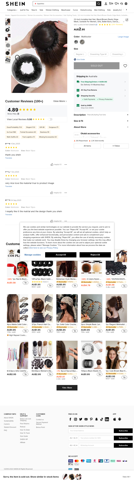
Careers (7, 424)
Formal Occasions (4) (28, 132)
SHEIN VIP (24, 439)
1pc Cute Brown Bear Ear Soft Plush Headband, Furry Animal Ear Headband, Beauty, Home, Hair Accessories (116, 371)
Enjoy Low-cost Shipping (25, 420)
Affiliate (22, 442)
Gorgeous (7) (53, 127)
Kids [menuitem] (109, 10)
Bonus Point (40, 427)
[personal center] (105, 3)
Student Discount (10, 427)
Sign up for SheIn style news (81, 426)
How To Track (25, 433)
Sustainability (8, 421)
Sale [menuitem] (41, 10)
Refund (22, 427)
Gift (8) (42, 127)
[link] (111, 3)
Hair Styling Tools (69, 15)
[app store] (114, 420)
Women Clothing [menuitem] (52, 10)
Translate (8, 158)
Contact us (40, 420)
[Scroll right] (126, 9)
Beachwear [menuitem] (65, 10)
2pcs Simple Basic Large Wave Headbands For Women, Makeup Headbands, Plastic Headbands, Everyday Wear (91, 324)
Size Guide (24, 436)
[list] (89, 419)
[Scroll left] (123, 9)
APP (114, 414)
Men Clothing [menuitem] (99, 10)
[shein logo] (15, 3)
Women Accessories (35, 15)
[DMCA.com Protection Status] (76, 469)
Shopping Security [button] (88, 96)
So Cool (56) (11, 132)
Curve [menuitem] (75, 10)
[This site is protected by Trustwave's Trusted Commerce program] (70, 469)
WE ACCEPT (73, 456)
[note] (17, 335)
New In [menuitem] (34, 10)
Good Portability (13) (14, 127)
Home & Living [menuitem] (86, 10)
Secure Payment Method (42, 423)
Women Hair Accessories (53, 15)
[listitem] (17, 269)
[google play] (119, 420)
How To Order (25, 430)
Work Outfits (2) (12, 137)
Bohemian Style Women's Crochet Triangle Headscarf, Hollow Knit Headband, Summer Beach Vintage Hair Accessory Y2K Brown (67, 279)
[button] (121, 3)
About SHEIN (8, 418)
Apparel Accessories (18, 15)
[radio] (76, 42)
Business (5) (44, 132)
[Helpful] (52, 164)
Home (7, 15)
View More (67, 388)
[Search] (98, 3)
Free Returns (24, 424)
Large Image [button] (123, 37)
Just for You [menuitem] (24, 10)
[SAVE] (125, 65)
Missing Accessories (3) (48, 137)
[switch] (50, 119)
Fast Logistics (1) (29, 137)
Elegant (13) (30, 127)
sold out (97, 65)
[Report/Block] (65, 164)
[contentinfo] (100, 462)
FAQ (5, 430)
